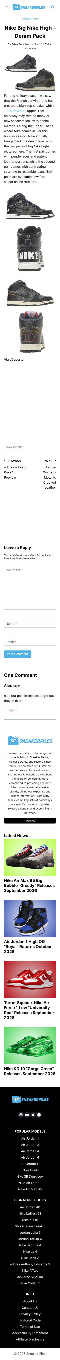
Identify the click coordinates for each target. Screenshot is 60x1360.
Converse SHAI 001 (30, 1277)
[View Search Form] (52, 7)
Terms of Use (30, 1327)
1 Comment (30, 48)
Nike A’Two (30, 1271)
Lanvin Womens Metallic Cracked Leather (49, 474)
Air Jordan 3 (30, 1145)
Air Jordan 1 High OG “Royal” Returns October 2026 (28, 946)
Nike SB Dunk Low (30, 1176)
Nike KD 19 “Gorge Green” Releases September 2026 (30, 1071)
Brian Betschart (21, 44)
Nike (35, 19)
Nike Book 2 (30, 1258)
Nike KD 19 (30, 1220)
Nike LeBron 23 (30, 1213)
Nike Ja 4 (30, 1252)
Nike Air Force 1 (30, 1183)
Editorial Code (30, 1320)
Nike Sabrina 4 (30, 1245)
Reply (10, 710)
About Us (30, 1301)
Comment (14, 570)
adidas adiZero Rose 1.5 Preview (15, 469)
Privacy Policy (30, 1314)
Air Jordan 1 (30, 1138)
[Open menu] (7, 7)
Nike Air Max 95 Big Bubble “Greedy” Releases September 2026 (29, 885)
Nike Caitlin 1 (30, 1283)
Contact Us (30, 1308)
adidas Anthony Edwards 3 (30, 1264)
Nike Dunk (30, 1170)
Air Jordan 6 (30, 1157)
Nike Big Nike (14, 447)
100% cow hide (15, 111)
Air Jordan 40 (30, 1207)
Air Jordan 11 (30, 1164)
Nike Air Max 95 (30, 1189)
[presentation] (30, 857)
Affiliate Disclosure (30, 1339)
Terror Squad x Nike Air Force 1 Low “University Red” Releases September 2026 (29, 1010)
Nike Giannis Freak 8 (30, 1226)
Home (25, 19)
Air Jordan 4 (30, 1151)
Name (11, 624)
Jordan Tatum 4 (30, 1239)
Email (11, 642)
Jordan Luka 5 (30, 1233)
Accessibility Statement (30, 1333)
